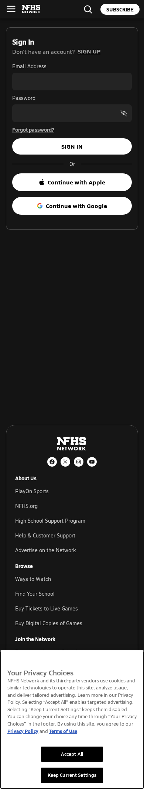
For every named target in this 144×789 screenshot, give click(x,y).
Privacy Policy (22, 730)
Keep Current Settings (72, 775)
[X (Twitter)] (65, 462)
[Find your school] (88, 9)
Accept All (72, 754)
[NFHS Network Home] (31, 9)
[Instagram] (78, 462)
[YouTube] (92, 462)
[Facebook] (52, 462)
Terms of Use (63, 730)
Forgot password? (33, 129)
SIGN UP (89, 51)
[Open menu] (11, 8)
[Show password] (124, 113)
